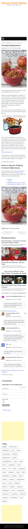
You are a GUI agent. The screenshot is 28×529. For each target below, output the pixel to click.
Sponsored (19, 486)
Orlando (4, 479)
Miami (20, 476)
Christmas (15, 454)
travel (12, 490)
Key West (14, 476)
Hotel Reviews (6, 476)
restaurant (17, 483)
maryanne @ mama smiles (13, 357)
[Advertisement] (14, 21)
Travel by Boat (20, 490)
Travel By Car (6, 494)
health (17, 472)
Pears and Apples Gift (6, 152)
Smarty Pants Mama (14, 3)
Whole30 (5, 501)
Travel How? (14, 494)
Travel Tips (22, 494)
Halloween (10, 472)
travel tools (5, 497)
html (4, 400)
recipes (10, 483)
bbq (12, 450)
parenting (11, 479)
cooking (14, 457)
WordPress (22, 527)
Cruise (15, 461)
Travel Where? (14, 497)
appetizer (5, 446)
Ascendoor (11, 527)
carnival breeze (6, 454)
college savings (6, 457)
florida (4, 472)
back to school (13, 446)
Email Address (5, 388)
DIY (9, 468)
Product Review (20, 479)
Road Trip (5, 486)
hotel (23, 472)
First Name (5, 394)
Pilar (7, 344)
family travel (22, 468)
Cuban (21, 461)
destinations (12, 465)
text (4, 402)
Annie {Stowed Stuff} (11, 328)
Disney (4, 468)
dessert (7, 228)
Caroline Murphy (16, 48)
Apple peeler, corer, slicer (13, 182)
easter (14, 468)
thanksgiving (6, 490)
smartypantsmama (12, 311)
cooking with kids (7, 461)
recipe (11, 228)
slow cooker (16, 228)
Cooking (3, 226)
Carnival (18, 450)
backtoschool (6, 450)
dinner (19, 465)
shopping (12, 486)
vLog (21, 497)
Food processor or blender (14, 184)
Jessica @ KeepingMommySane (14, 296)
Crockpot (9, 179)
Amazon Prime (19, 172)
